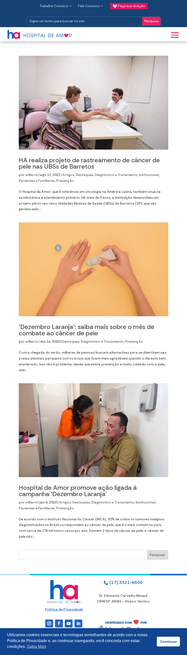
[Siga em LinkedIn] (78, 623)
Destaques (84, 175)
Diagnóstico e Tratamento (116, 175)
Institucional (149, 175)
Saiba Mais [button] (36, 646)
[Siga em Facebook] (59, 623)
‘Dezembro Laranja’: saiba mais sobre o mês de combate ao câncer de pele (86, 330)
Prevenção (65, 180)
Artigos (68, 175)
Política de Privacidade (64, 609)
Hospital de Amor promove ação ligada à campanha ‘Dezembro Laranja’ (78, 490)
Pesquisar (158, 555)
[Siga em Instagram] (49, 623)
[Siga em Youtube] (69, 623)
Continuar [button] (168, 642)
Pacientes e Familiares (37, 180)
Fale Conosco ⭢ (90, 6)
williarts (31, 175)
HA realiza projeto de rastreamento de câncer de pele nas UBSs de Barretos (89, 163)
